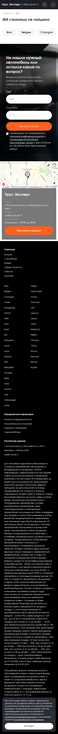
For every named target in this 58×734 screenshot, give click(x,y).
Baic (9, 32)
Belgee (26, 32)
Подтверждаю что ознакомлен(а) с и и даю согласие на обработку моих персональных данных (30, 141)
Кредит (7, 263)
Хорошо (29, 726)
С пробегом (10, 259)
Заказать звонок (29, 126)
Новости (8, 272)
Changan (46, 32)
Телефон (12, 108)
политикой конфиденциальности (27, 136)
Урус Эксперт (11, 4)
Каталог (8, 255)
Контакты (8, 276)
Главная (7, 13)
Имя (8, 91)
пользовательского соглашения (28, 720)
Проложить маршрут (29, 230)
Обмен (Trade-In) (13, 267)
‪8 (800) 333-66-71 (30, 5)
